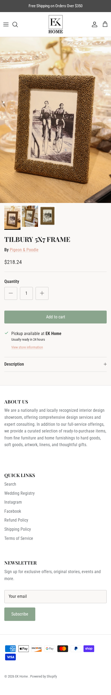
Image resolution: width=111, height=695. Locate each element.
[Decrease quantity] (10, 293)
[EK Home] (55, 24)
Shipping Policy (17, 529)
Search (10, 484)
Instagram (13, 502)
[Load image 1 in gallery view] (55, 120)
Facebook (12, 511)
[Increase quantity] (42, 293)
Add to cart (55, 316)
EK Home (22, 676)
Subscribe (19, 614)
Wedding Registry (19, 493)
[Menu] (6, 24)
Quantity (11, 281)
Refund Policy (16, 520)
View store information (27, 347)
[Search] (18, 24)
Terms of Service (18, 538)
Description (14, 364)
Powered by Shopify (43, 676)
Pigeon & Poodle (24, 249)
